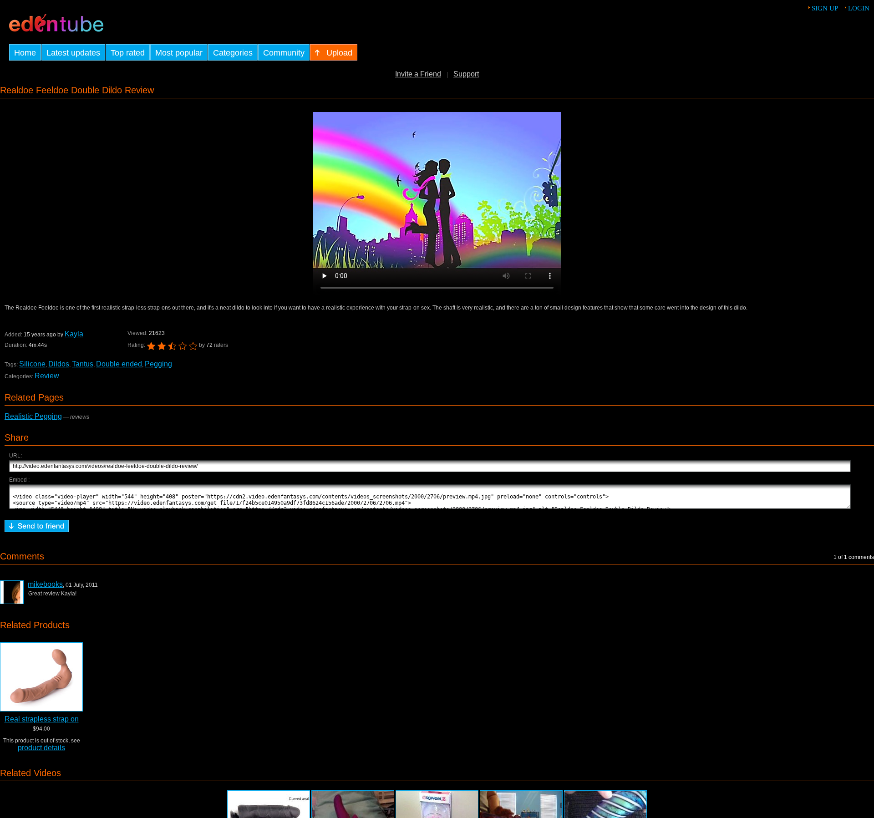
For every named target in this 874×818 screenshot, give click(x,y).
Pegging (158, 364)
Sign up (825, 8)
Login (858, 8)
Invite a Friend (418, 74)
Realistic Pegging (33, 416)
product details (41, 748)
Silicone (32, 364)
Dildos (58, 364)
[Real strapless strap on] (41, 677)
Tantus (82, 364)
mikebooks (45, 584)
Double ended (119, 364)
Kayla (74, 334)
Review (47, 376)
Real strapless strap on (42, 719)
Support (466, 74)
